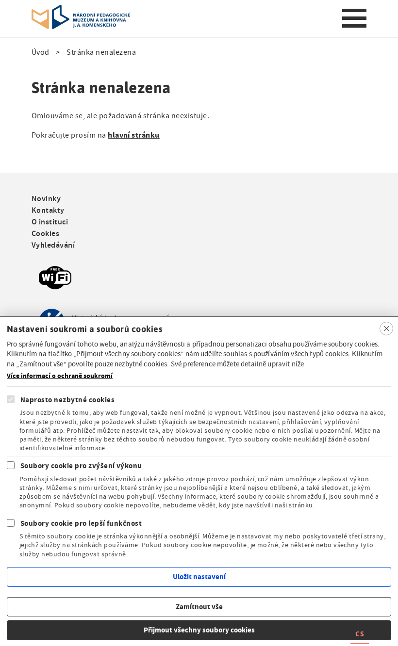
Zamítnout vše (199, 607)
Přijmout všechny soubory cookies (199, 630)
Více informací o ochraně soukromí (60, 376)
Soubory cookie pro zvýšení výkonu (81, 466)
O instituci (50, 222)
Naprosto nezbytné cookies (67, 400)
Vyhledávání (53, 245)
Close (386, 328)
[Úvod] (81, 11)
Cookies (45, 233)
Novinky (46, 198)
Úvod (41, 52)
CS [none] (359, 633)
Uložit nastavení (199, 577)
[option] (378, 635)
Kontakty (48, 210)
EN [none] (378, 633)
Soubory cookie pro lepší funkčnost (81, 523)
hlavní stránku (134, 135)
